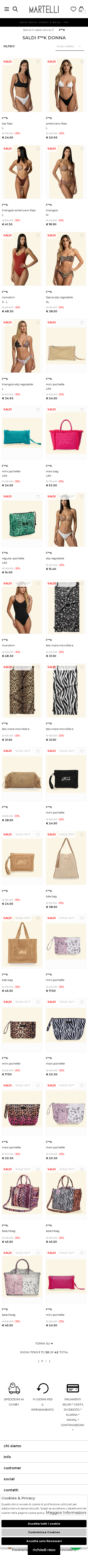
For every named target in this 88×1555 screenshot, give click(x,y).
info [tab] (7, 1457)
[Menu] (7, 9)
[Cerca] (15, 9)
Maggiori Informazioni (66, 1512)
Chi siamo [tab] (12, 1446)
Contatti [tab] (11, 1490)
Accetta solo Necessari (44, 1541)
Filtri (8, 46)
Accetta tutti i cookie (44, 1523)
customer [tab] (12, 1468)
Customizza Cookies (44, 1532)
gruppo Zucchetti (63, 1550)
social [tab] (9, 1479)
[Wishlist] (73, 9)
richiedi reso (44, 1550)
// (38, 30)
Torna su (43, 1343)
